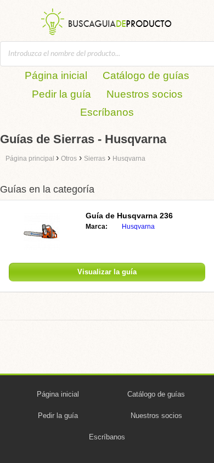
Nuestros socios (144, 94)
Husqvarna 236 (129, 215)
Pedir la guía (61, 94)
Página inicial (56, 75)
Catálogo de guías (146, 75)
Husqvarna (138, 226)
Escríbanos (107, 112)
